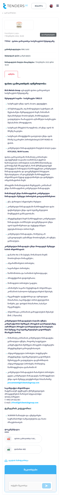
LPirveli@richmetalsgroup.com (24, 402)
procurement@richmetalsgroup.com (23, 383)
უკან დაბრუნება (10, 13)
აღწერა (11, 74)
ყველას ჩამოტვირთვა (18, 460)
